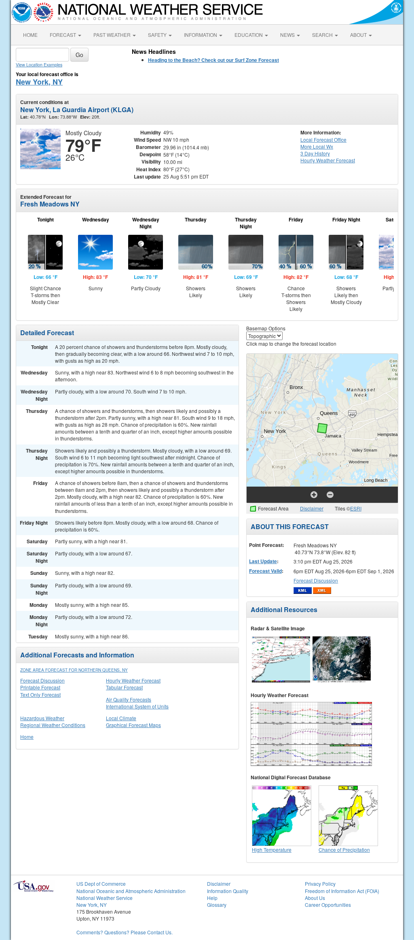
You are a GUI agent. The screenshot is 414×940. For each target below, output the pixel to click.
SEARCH (323, 34)
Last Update (263, 561)
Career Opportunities (328, 904)
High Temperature (271, 849)
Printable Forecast (40, 687)
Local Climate (121, 718)
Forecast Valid (265, 570)
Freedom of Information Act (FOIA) (342, 890)
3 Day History (315, 153)
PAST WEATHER (112, 34)
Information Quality (227, 890)
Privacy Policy (320, 883)
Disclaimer (311, 508)
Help (212, 897)
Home (27, 736)
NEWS (288, 34)
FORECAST (63, 34)
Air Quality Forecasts (128, 699)
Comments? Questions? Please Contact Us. (124, 932)
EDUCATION (249, 34)
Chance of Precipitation (344, 849)
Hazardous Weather (42, 718)
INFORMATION (201, 34)
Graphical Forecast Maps (133, 724)
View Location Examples (39, 65)
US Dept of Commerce (101, 883)
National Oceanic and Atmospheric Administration (131, 890)
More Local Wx (316, 146)
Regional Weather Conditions (52, 724)
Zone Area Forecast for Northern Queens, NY (74, 670)
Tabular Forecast (124, 687)
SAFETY (158, 34)
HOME (30, 34)
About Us (315, 897)
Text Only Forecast (40, 694)
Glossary (216, 904)
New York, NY (39, 82)
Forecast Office (323, 139)
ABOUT (359, 34)
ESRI (355, 508)
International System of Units (137, 706)
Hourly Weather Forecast (133, 680)
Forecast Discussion (42, 680)
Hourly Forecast (327, 160)
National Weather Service (104, 897)
